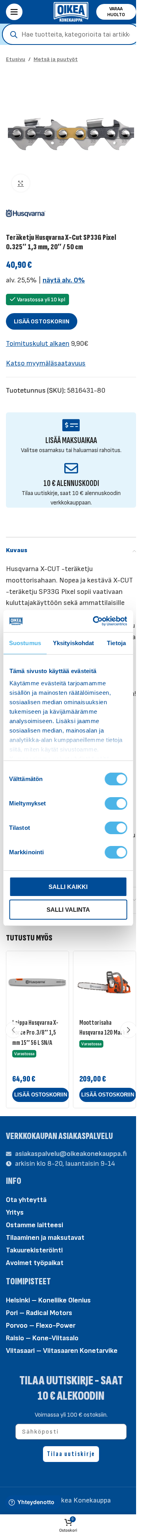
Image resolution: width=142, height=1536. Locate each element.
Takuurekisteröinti (34, 1250)
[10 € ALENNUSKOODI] (71, 468)
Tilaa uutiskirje (71, 1454)
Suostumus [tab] (25, 643)
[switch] (116, 802)
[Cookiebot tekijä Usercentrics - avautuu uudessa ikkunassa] (95, 621)
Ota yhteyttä (26, 1200)
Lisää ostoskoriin (41, 321)
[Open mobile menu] (14, 12)
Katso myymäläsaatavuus (46, 363)
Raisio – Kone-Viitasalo (42, 1338)
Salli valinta (68, 909)
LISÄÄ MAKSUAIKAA (71, 440)
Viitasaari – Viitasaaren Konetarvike (62, 1351)
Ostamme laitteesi (34, 1225)
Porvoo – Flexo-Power (40, 1325)
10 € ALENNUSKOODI (71, 483)
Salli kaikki (68, 886)
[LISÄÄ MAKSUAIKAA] (71, 425)
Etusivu (15, 59)
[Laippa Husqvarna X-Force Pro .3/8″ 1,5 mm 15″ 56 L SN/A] (37, 982)
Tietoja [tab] (116, 643)
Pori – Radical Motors (39, 1313)
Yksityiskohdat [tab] (73, 643)
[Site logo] (71, 11)
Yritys (15, 1212)
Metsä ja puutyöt (56, 59)
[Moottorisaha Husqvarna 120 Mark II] (104, 982)
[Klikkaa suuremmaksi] (21, 183)
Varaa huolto (116, 12)
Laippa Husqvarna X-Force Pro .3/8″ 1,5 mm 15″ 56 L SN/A (35, 1032)
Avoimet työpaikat (35, 1263)
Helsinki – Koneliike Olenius (48, 1300)
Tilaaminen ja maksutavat (45, 1238)
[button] (40, 1095)
